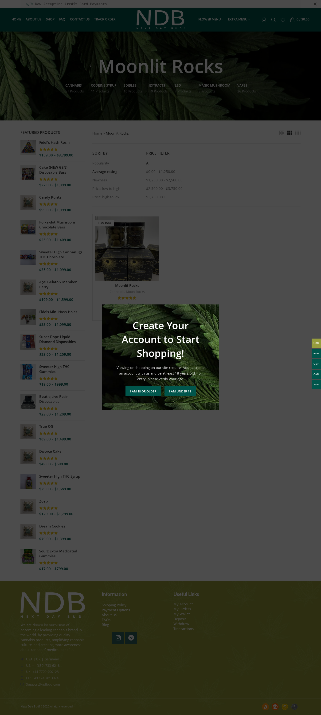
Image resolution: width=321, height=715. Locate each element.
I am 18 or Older (143, 391)
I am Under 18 (180, 391)
